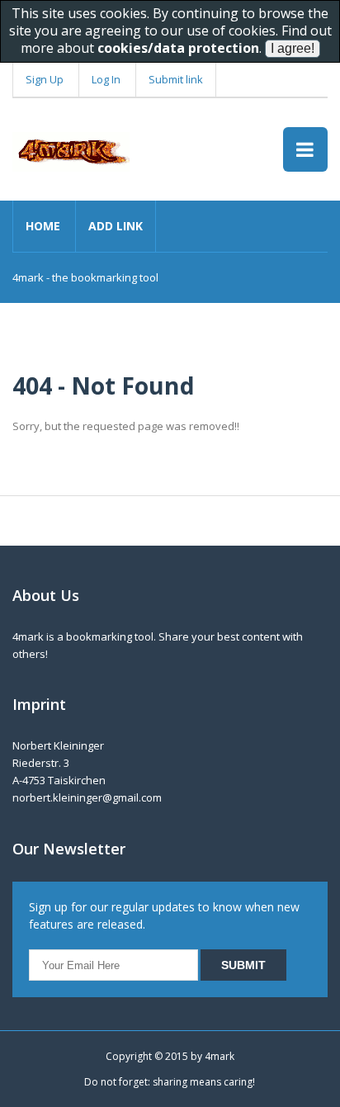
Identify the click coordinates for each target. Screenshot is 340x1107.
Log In (106, 79)
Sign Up (45, 79)
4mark (219, 1056)
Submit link (176, 79)
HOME (43, 226)
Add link (115, 226)
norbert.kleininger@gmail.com (87, 797)
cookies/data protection (178, 48)
